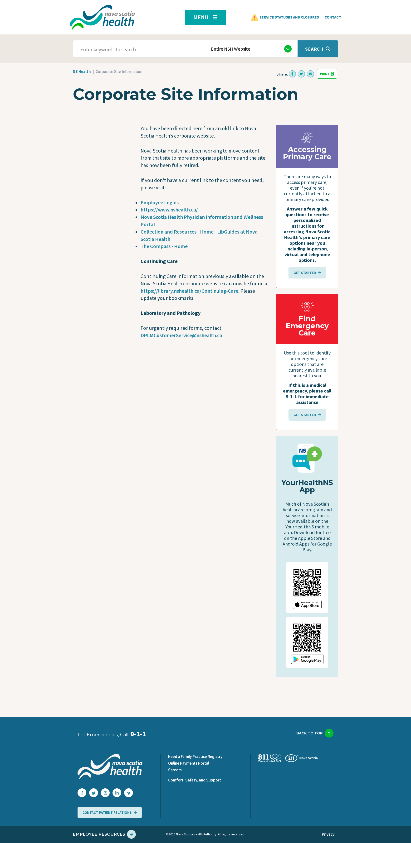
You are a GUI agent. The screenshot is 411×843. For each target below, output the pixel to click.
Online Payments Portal (188, 763)
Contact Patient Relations (107, 812)
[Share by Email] (310, 73)
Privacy (328, 834)
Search (314, 49)
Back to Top (309, 733)
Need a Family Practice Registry (195, 756)
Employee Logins (160, 202)
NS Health (82, 71)
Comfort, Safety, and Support (194, 780)
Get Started (305, 272)
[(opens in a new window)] (292, 73)
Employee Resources (99, 834)
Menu (201, 17)
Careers (175, 769)
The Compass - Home (164, 246)
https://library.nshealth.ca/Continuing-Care (189, 290)
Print (325, 74)
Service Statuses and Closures (289, 17)
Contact (333, 17)
